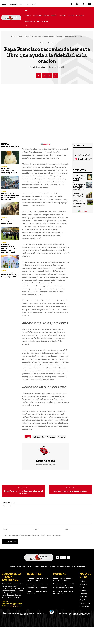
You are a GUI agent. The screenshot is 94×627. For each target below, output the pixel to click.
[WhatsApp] (55, 75)
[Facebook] (72, 4)
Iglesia (20, 37)
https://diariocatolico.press (45, 465)
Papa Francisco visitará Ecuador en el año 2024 (23, 492)
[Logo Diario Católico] (11, 17)
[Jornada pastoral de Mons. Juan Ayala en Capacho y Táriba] (10, 261)
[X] (83, 4)
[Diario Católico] (45, 451)
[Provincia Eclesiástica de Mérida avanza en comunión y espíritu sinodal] (10, 233)
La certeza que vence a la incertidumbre (7, 222)
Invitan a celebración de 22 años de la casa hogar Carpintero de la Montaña (10, 196)
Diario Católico (39, 67)
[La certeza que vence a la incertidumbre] (10, 208)
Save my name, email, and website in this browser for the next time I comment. (34, 535)
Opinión (4, 166)
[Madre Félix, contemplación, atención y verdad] (10, 157)
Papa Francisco (48, 437)
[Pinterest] (49, 75)
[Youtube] (89, 4)
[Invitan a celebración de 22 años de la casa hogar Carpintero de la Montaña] (10, 182)
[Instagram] (78, 4)
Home (13, 37)
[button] (26, 25)
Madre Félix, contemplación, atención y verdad (9, 171)
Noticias (36, 437)
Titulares (52, 43)
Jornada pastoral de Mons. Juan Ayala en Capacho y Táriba (9, 275)
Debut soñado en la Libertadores (70, 491)
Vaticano (61, 437)
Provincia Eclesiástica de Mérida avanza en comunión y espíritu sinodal (8, 248)
